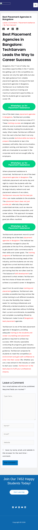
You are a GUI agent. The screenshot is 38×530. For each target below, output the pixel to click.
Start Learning (19, 492)
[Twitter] (8, 29)
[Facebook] (4, 29)
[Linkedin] (17, 29)
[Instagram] (19, 507)
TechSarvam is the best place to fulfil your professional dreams (18, 369)
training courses (14, 123)
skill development (22, 274)
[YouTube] (22, 507)
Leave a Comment (10, 23)
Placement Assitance (27, 23)
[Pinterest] (13, 29)
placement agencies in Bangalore (15, 177)
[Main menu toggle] (35, 5)
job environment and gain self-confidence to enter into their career (18, 357)
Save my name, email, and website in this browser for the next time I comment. (18, 453)
